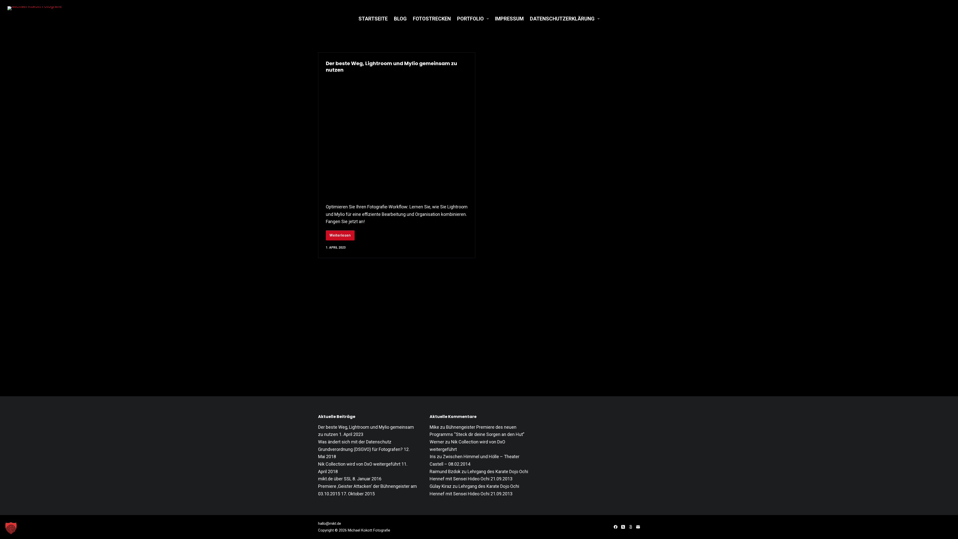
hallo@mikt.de (329, 523)
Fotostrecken (432, 19)
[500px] (630, 527)
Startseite (373, 19)
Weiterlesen (342, 236)
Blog (400, 19)
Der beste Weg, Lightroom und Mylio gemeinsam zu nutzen (391, 66)
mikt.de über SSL (335, 478)
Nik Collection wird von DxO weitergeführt (359, 464)
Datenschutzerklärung (562, 19)
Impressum (509, 19)
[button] (11, 528)
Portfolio (470, 19)
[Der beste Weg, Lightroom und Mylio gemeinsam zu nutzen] (396, 137)
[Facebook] (615, 527)
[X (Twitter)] (623, 527)
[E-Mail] (638, 527)
